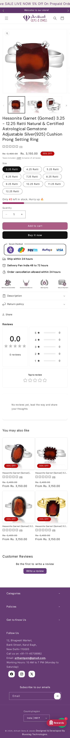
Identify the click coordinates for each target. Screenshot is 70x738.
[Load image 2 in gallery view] (35, 104)
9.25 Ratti (12, 184)
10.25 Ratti (33, 184)
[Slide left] (3, 105)
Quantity (7, 208)
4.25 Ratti (32, 169)
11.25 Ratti (54, 184)
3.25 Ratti (12, 169)
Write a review (35, 571)
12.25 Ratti (12, 191)
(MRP (19, 158)
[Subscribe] (57, 696)
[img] (10, 147)
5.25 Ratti (53, 169)
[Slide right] (66, 105)
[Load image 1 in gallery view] (16, 104)
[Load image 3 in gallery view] (53, 104)
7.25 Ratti (32, 176)
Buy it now (35, 235)
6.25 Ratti (12, 176)
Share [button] (9, 314)
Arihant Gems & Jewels (24, 731)
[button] (6, 18)
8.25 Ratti (52, 176)
